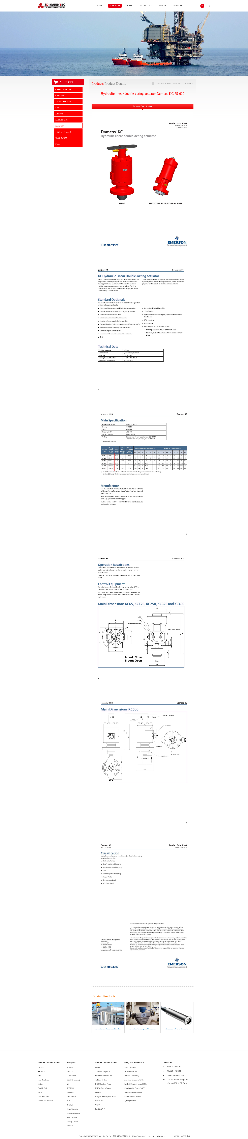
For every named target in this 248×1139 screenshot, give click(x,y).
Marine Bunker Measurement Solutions (108, 1029)
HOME (99, 6)
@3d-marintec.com (177, 1075)
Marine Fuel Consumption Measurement (142, 1029)
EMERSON (189, 84)
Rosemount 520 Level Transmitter (177, 1029)
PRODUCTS (178, 84)
